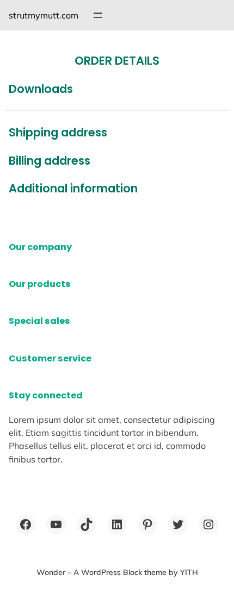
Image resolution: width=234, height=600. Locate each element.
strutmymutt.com (43, 15)
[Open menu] (97, 15)
